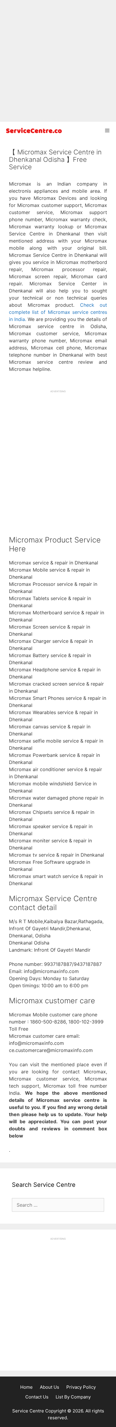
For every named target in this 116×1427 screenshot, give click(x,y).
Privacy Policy (81, 1387)
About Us (49, 1387)
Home (26, 1387)
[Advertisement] (58, 61)
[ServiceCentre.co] (32, 130)
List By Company (73, 1397)
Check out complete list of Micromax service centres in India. (58, 312)
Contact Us (36, 1397)
